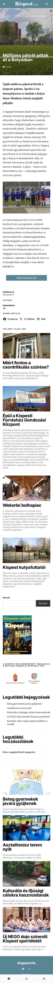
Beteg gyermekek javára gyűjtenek (24, 703)
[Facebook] (23, 969)
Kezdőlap (7, 16)
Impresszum (26, 974)
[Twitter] (29, 969)
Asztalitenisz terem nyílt (19, 708)
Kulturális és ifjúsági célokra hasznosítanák (28, 712)
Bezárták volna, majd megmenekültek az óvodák (27, 722)
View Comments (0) (26, 277)
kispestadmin (9, 305)
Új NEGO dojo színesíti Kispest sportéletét (28, 716)
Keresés (6, 597)
